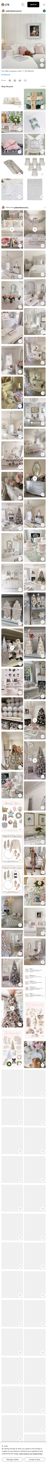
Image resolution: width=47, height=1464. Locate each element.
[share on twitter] (20, 80)
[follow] (44, 11)
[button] (44, 4)
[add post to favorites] (42, 65)
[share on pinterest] (15, 80)
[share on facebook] (10, 80)
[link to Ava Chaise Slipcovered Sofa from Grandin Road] (12, 99)
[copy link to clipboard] (25, 80)
